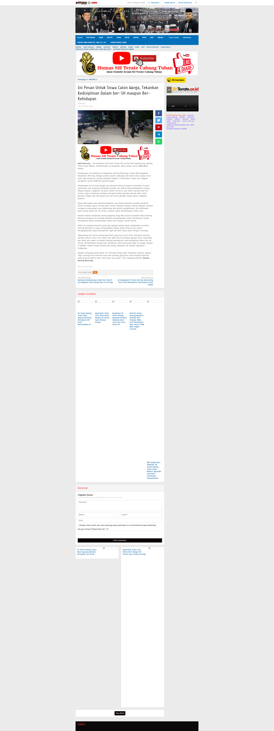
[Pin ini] (158, 127)
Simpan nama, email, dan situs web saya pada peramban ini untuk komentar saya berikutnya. (118, 525)
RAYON (192, 119)
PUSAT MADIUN (171, 117)
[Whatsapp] (158, 141)
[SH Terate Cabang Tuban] (86, 3)
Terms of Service (188, 121)
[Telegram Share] (158, 134)
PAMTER (177, 119)
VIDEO (168, 121)
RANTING (185, 119)
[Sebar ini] (158, 113)
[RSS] (95, 272)
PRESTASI (190, 117)
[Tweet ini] (158, 120)
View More (120, 713)
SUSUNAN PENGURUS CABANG (176, 129)
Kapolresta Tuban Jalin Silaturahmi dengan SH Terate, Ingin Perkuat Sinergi (102, 317)
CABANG (182, 117)
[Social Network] (196, 2)
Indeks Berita (171, 123)
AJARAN (169, 119)
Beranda (191, 115)
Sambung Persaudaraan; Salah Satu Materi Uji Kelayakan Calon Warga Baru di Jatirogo (95, 280)
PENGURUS (176, 121)
